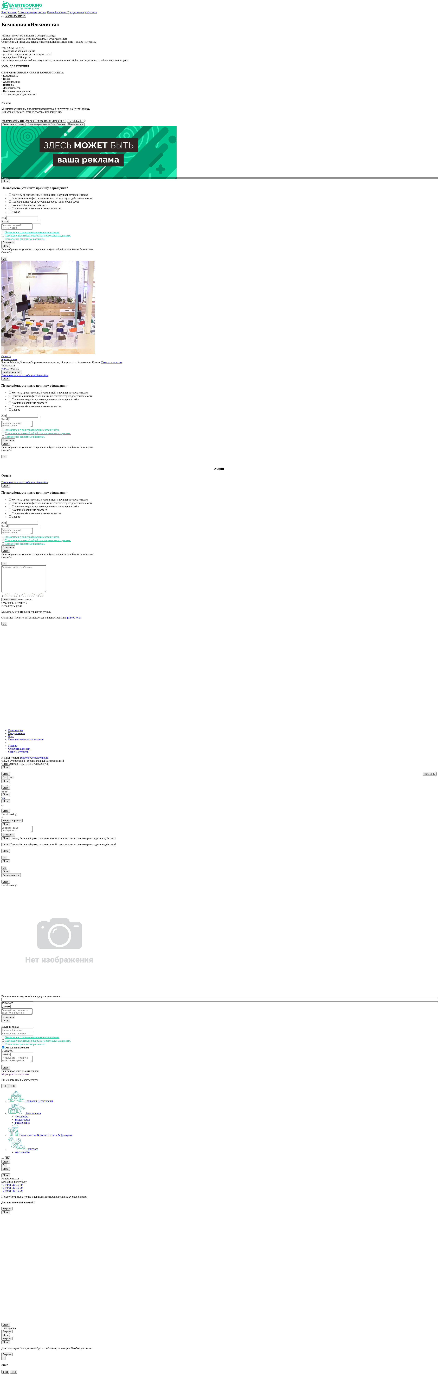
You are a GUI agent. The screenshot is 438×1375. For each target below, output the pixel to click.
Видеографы (22, 1119)
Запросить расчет (15, 16)
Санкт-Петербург (18, 751)
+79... (4, 368)
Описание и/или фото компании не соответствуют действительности (52, 198)
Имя (3, 217)
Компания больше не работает (29, 205)
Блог (4, 12)
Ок (3, 797)
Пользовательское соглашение (25, 739)
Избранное (91, 12)
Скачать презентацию (9, 358)
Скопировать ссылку (13, 124)
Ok (4, 259)
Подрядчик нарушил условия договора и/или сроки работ (45, 201)
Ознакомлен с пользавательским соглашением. (32, 232)
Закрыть (7, 1208)
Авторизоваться (11, 875)
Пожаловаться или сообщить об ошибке (24, 375)
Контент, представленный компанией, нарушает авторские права (50, 194)
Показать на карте (111, 362)
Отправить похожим (17, 1047)
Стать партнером (27, 12)
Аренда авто (22, 1152)
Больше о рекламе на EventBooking (46, 124)
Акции (42, 12)
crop (13, 1372)
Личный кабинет (57, 12)
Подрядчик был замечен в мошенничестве (36, 208)
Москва (12, 745)
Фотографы (22, 1116)
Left (5, 1086)
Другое (16, 211)
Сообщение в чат (12, 372)
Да (4, 777)
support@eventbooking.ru (34, 757)
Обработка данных (19, 748)
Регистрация (15, 730)
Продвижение (75, 12)
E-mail (5, 221)
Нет (11, 777)
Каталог (12, 12)
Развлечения (22, 1122)
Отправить (8, 242)
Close (5, 181)
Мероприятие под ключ (15, 1074)
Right (12, 1086)
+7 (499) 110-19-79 (12, 1184)
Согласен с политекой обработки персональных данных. (38, 235)
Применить (429, 774)
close (5, 1372)
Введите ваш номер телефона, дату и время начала (30, 996)
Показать (13, 368)
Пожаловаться (75, 124)
